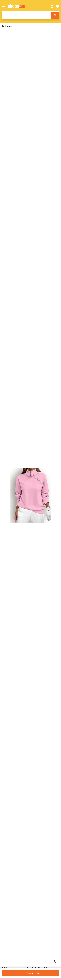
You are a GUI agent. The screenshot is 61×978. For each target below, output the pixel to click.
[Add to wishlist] (55, 961)
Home (8, 26)
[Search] (55, 15)
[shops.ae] (25, 6)
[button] (30, 495)
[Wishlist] (57, 6)
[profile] (52, 6)
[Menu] (3, 6)
